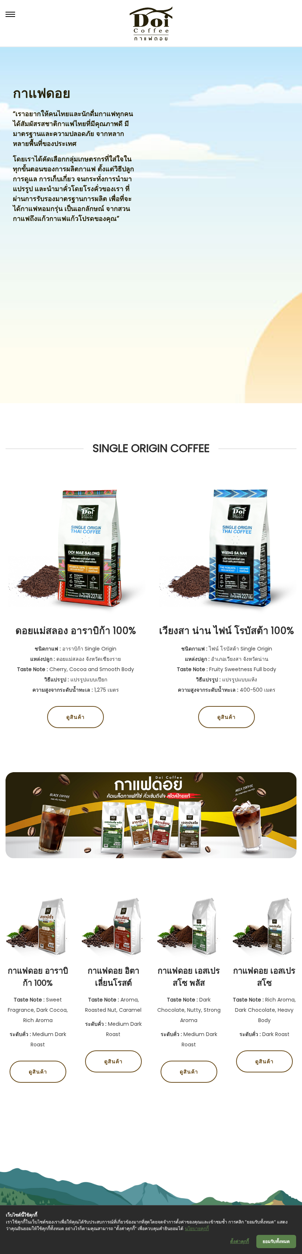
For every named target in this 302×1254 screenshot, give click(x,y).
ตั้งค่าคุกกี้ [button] (239, 1241)
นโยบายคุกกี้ (197, 1228)
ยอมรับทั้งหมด (276, 1241)
